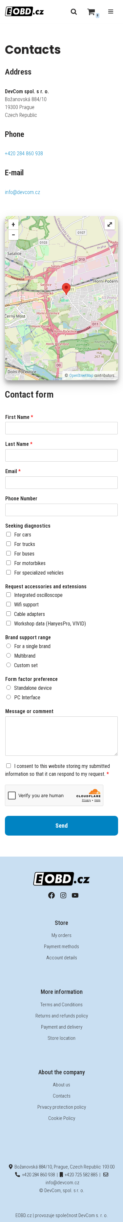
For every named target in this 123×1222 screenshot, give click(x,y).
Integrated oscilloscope (38, 595)
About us (61, 1085)
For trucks (24, 544)
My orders (61, 935)
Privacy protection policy (61, 1107)
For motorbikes (30, 563)
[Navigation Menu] (110, 11)
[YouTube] (75, 895)
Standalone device (33, 688)
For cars (22, 535)
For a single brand (32, 646)
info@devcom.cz (22, 192)
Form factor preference (31, 679)
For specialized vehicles (39, 573)
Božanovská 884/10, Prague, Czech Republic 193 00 (63, 1167)
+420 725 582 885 (80, 1175)
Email (13, 471)
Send (61, 825)
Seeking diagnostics (28, 526)
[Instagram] (63, 895)
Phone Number (21, 498)
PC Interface (27, 697)
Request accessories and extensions (46, 586)
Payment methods (61, 946)
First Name (19, 417)
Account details (61, 958)
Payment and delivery (61, 1027)
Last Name (18, 444)
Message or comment (29, 711)
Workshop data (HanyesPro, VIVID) (50, 624)
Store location (61, 1038)
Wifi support (26, 604)
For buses (24, 554)
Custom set (26, 665)
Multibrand (24, 656)
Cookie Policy (61, 1118)
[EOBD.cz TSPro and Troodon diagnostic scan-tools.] (24, 11)
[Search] (74, 11)
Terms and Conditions (61, 1005)
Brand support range (28, 637)
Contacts (62, 1096)
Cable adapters (29, 614)
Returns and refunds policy (61, 1016)
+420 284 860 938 (24, 153)
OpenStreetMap (81, 375)
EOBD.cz (23, 1215)
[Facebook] (51, 895)
